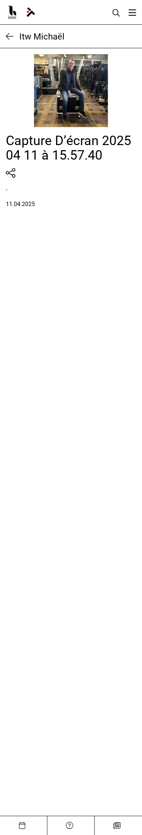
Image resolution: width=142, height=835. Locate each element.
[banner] (30, 12)
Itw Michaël (41, 36)
